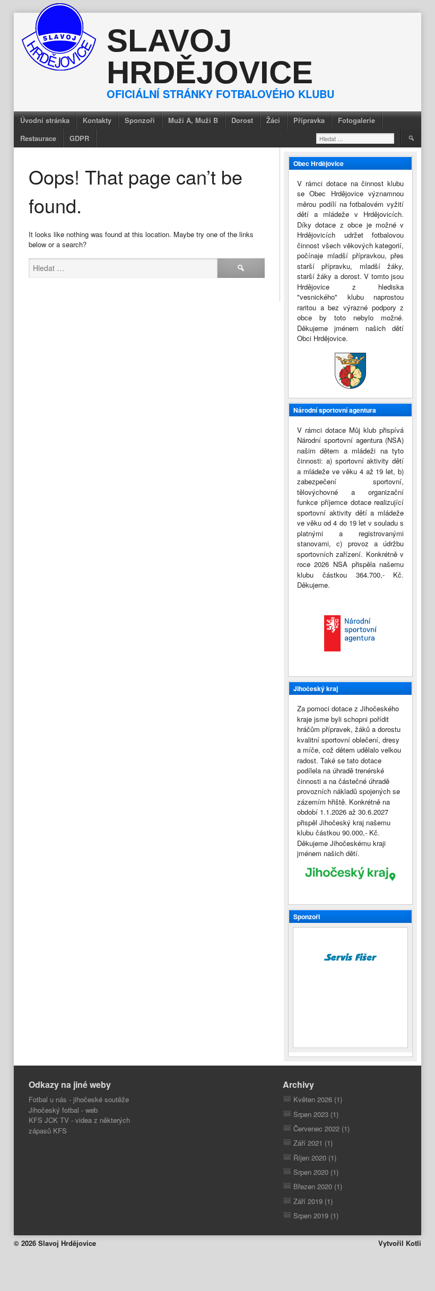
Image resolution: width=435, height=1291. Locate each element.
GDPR (79, 138)
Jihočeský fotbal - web (63, 1110)
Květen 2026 (312, 1099)
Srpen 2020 (310, 1172)
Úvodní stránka (44, 120)
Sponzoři (140, 120)
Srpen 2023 (310, 1114)
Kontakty (97, 120)
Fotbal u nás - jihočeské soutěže (79, 1099)
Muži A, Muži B (193, 120)
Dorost (242, 120)
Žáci (273, 120)
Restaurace (38, 138)
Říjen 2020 (309, 1158)
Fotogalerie (356, 120)
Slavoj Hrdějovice (210, 56)
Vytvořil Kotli (399, 1243)
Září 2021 (308, 1143)
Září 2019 (308, 1201)
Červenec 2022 (316, 1128)
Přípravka (309, 120)
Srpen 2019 (310, 1215)
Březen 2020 (312, 1186)
